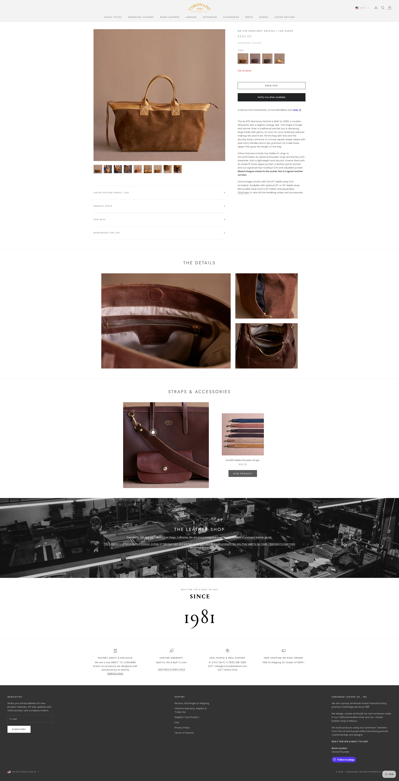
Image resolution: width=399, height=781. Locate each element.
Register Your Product (187, 717)
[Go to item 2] (107, 169)
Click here (243, 192)
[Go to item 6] (147, 169)
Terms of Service (184, 732)
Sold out (271, 85)
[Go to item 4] (127, 169)
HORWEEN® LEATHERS (141, 17)
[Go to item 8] (167, 169)
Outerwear (210, 17)
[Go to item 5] (137, 169)
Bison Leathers (170, 17)
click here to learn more (171, 669)
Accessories (231, 17)
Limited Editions (284, 17)
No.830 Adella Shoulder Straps (242, 460)
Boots (249, 17)
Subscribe (19, 729)
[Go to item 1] (98, 169)
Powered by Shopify (380, 772)
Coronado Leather (250, 43)
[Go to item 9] (177, 169)
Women (263, 17)
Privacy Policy (182, 727)
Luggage (191, 17)
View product (242, 473)
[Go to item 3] (117, 169)
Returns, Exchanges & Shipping (192, 703)
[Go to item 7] (157, 169)
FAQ (177, 722)
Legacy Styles (113, 17)
